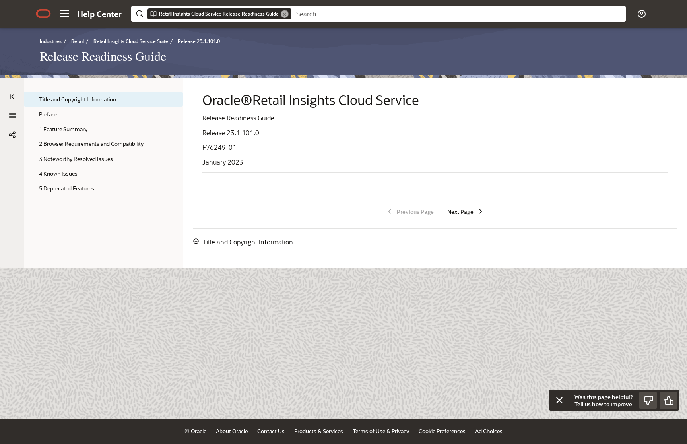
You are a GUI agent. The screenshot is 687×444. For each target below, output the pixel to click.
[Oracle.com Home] (43, 13)
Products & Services (318, 431)
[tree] (103, 144)
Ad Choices (489, 431)
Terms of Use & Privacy (381, 431)
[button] (64, 13)
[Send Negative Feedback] (648, 400)
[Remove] (284, 14)
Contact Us (271, 431)
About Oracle (232, 431)
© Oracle (195, 431)
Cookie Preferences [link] (442, 431)
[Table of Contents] (12, 96)
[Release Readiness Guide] (12, 116)
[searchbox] (458, 14)
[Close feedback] (559, 400)
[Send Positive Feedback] (668, 400)
